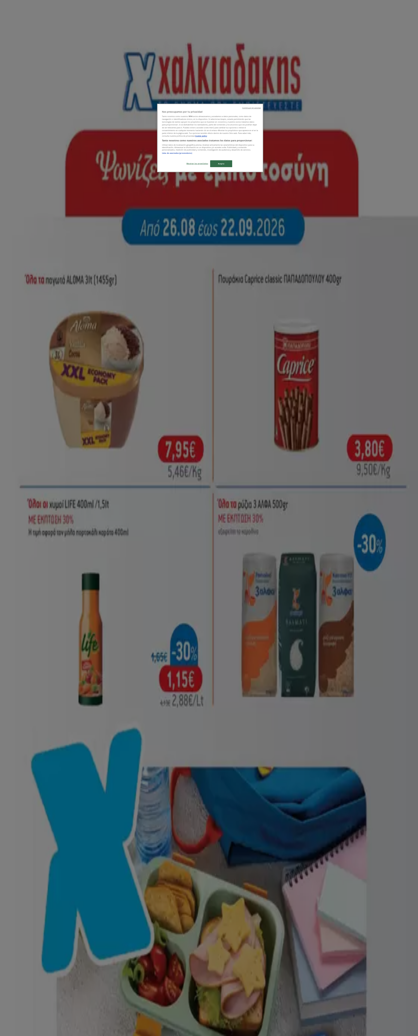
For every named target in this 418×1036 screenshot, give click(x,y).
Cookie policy (201, 136)
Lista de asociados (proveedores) (177, 153)
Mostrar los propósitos (197, 163)
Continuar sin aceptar (251, 108)
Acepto (221, 163)
